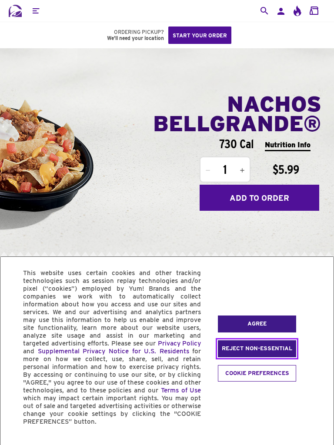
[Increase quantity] (242, 170)
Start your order (200, 35)
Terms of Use (181, 390)
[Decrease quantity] (207, 170)
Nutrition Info (288, 145)
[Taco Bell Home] (15, 11)
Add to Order (259, 198)
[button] (35, 11)
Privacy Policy (179, 343)
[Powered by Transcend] (14, 441)
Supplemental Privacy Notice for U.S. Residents (113, 351)
